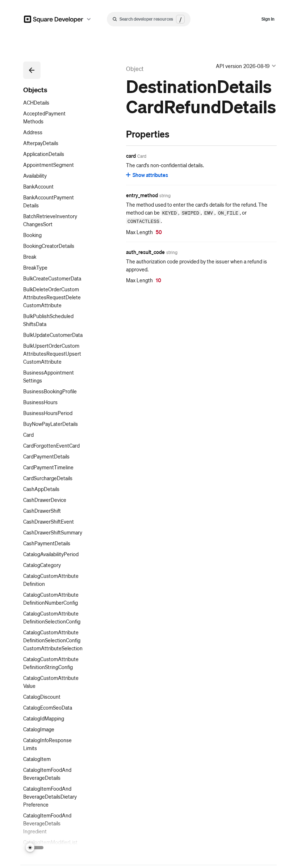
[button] (32, 70)
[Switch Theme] (34, 848)
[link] (119, 134)
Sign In (268, 19)
